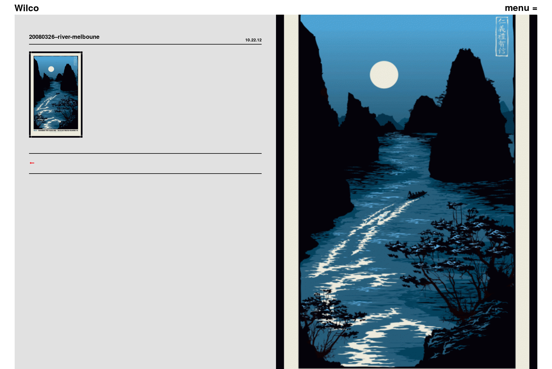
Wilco (26, 7)
